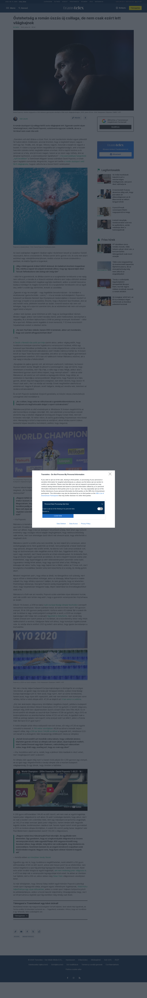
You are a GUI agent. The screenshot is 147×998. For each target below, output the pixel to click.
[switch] (100, 508)
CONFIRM (58, 516)
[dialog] (73, 499)
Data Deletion (61, 523)
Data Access (73, 523)
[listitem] (72, 504)
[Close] (111, 475)
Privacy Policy (85, 523)
